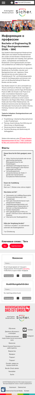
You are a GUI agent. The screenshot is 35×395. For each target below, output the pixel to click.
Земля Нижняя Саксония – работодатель (12, 347)
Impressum (12, 387)
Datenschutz (22, 387)
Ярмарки (12, 354)
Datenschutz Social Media (14, 391)
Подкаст (12, 357)
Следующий (27, 276)
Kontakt (26, 391)
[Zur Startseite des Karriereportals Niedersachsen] (17, 12)
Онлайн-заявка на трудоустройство (12, 364)
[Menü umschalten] (3, 3)
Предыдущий (8, 276)
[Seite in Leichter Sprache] (12, 2)
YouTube (30, 330)
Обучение (12, 328)
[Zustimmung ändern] (3, 389)
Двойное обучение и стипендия (12, 332)
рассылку (26, 269)
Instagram (30, 336)
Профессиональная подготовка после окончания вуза (12, 338)
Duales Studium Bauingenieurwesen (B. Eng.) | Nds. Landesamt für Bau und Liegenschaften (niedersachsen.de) (17, 140)
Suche (12, 374)
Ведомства (12, 351)
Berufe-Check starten (12, 368)
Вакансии (12, 343)
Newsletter (12, 371)
